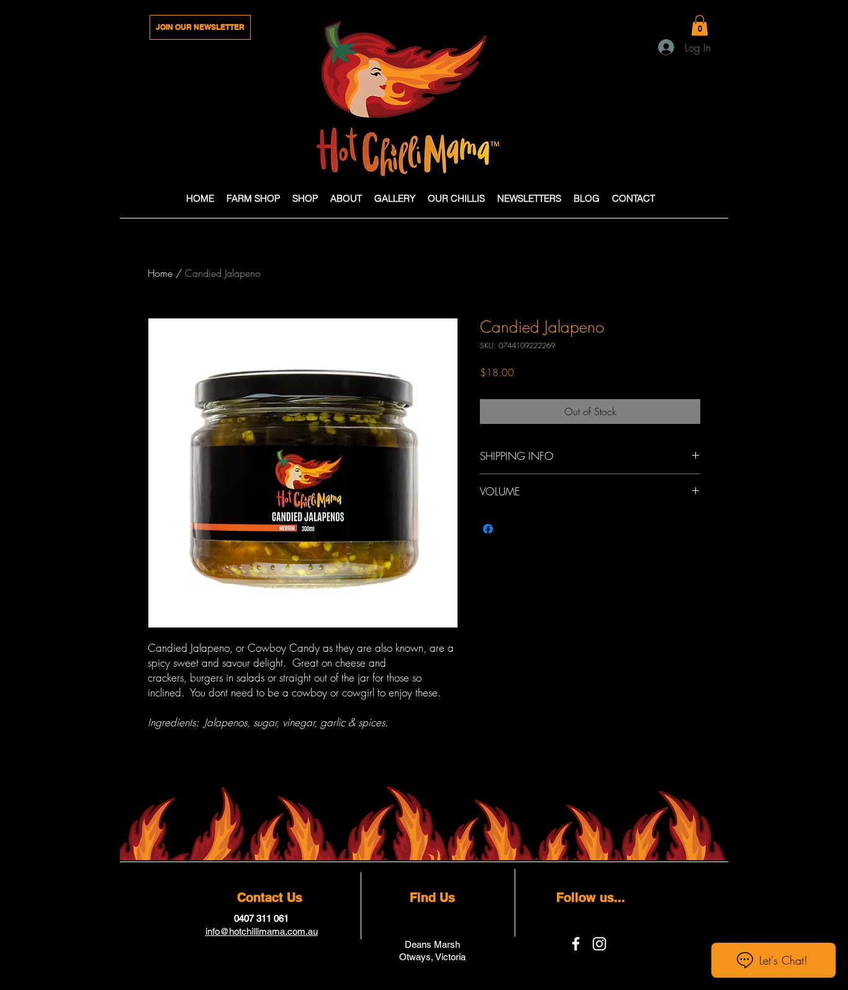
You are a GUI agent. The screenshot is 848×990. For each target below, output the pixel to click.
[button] (699, 25)
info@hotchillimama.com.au (261, 931)
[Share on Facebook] (487, 528)
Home (160, 273)
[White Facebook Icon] (576, 944)
